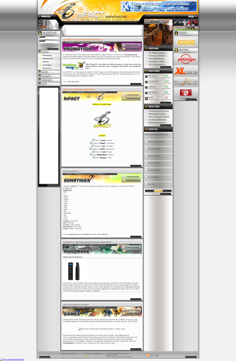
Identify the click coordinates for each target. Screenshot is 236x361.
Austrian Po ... (154, 81)
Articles (46, 62)
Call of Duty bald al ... (157, 64)
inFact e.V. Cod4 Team (102, 104)
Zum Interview (73, 81)
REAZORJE (102, 155)
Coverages (47, 65)
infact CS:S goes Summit (158, 117)
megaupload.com (74, 234)
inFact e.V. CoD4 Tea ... (157, 56)
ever (103, 146)
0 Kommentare (132, 45)
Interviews (47, 68)
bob (104, 152)
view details (166, 77)
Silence (72, 42)
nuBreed (151, 87)
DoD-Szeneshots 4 (156, 58)
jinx (70, 174)
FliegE (102, 143)
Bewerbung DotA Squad (158, 111)
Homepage (47, 55)
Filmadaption (68, 343)
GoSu (150, 98)
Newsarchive (48, 58)
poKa (71, 92)
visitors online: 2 (130, 20)
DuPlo (102, 149)
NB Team (152, 76)
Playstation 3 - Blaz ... (157, 61)
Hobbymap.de (131, 55)
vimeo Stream (102, 234)
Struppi (103, 158)
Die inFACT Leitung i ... (158, 53)
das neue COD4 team (157, 120)
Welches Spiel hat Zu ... (158, 122)
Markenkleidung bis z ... (158, 114)
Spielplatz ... (153, 92)
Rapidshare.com (89, 234)
